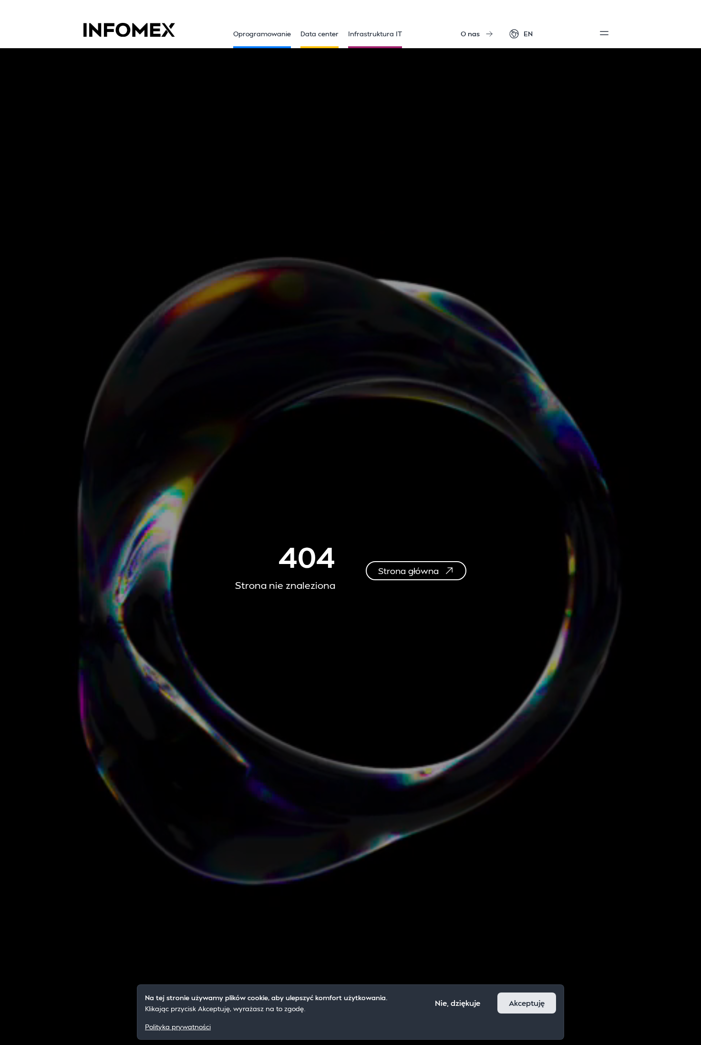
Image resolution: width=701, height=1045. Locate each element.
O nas (470, 34)
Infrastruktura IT (375, 34)
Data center (319, 34)
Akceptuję (527, 1003)
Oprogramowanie (262, 34)
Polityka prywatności (178, 1026)
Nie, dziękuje (457, 1003)
